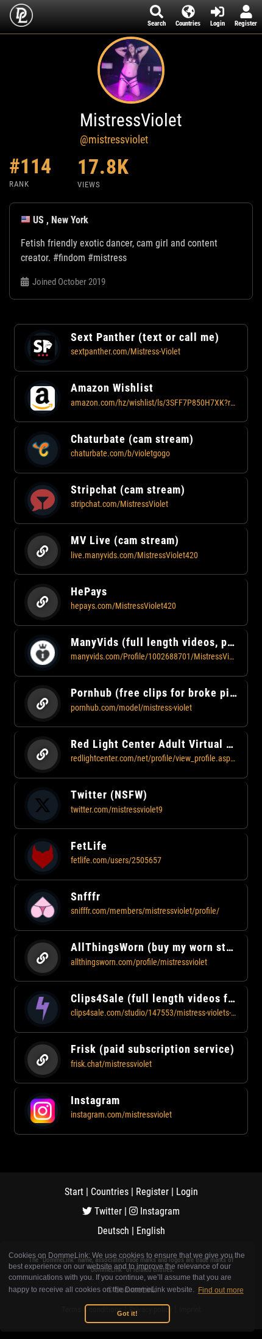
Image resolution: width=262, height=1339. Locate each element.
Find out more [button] (221, 1290)
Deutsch (113, 1231)
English (150, 1231)
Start (74, 1191)
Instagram (159, 1211)
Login (187, 1191)
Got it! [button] (127, 1313)
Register (152, 1191)
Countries (110, 1191)
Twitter (107, 1211)
